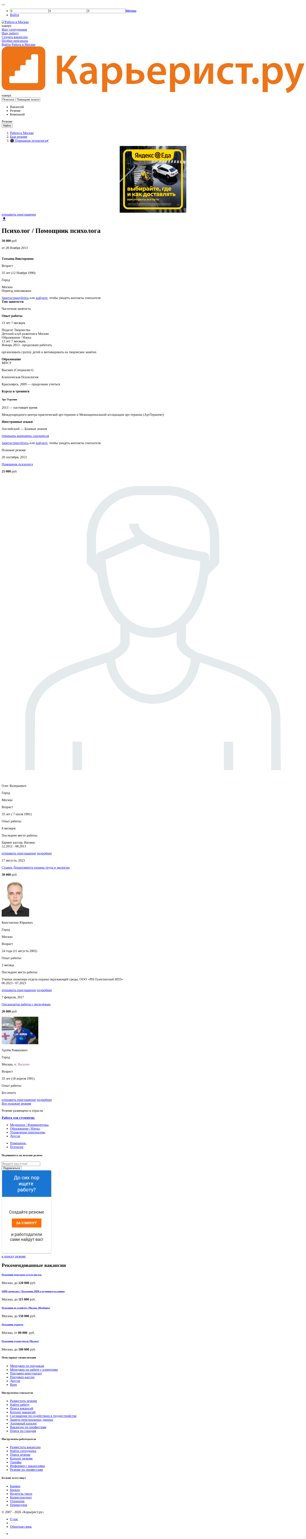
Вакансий (17, 107)
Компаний (17, 114)
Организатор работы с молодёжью (26, 1004)
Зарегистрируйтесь (15, 298)
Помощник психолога (17, 464)
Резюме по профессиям (26, 1469)
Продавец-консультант (26, 1373)
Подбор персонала (15, 41)
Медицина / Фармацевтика (29, 1125)
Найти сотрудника (23, 1451)
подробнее (44, 853)
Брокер (15, 1490)
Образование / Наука (25, 1128)
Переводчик (18, 1505)
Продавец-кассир (22, 1377)
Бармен (15, 1486)
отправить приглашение (19, 214)
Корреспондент (21, 1497)
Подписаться (11, 1168)
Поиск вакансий (21, 1408)
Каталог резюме (21, 1458)
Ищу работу (10, 33)
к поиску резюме (14, 1256)
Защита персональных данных (31, 1419)
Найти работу (20, 1404)
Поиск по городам (23, 1431)
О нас (14, 1519)
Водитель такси (21, 1493)
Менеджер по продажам (27, 1366)
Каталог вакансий (23, 1412)
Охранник (17, 1501)
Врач (13, 1384)
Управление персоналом (27, 1132)
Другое (15, 1136)
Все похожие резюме (16, 1103)
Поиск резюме (20, 1454)
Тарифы (15, 1462)
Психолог (17, 1147)
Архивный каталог (23, 1423)
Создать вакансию (15, 37)
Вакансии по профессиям (28, 1427)
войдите (41, 298)
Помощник (18, 1143)
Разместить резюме (23, 1401)
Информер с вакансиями (27, 1466)
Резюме (15, 110)
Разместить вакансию (25, 1447)
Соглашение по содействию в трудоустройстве (43, 1416)
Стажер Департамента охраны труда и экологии (36, 867)
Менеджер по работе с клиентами (34, 1369)
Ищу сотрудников (14, 29)
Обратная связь (21, 1526)
